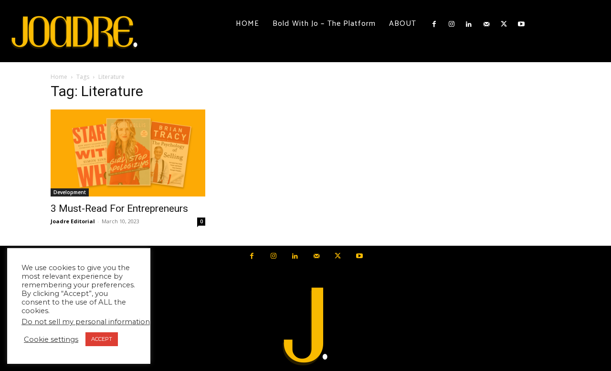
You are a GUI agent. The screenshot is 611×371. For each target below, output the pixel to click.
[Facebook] (433, 24)
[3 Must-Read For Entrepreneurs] (128, 152)
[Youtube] (520, 24)
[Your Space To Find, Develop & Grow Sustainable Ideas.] (305, 327)
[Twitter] (503, 24)
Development (69, 192)
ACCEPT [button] (101, 339)
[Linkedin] (468, 24)
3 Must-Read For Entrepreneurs (119, 208)
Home (59, 77)
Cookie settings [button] (51, 339)
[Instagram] (451, 24)
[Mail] (486, 24)
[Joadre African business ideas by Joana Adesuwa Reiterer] (74, 31)
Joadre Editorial (73, 221)
